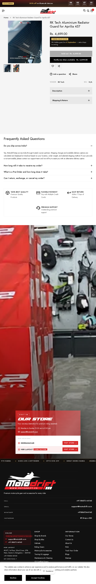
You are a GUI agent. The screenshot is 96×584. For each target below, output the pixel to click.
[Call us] (93, 289)
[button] (53, 66)
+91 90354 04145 (10, 556)
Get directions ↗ (10, 559)
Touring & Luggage (41, 554)
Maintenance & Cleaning (43, 558)
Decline (13, 578)
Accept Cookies (38, 578)
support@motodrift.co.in (29, 431)
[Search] (84, 10)
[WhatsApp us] (93, 294)
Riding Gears (39, 547)
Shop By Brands (40, 536)
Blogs (67, 554)
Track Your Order (71, 550)
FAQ (67, 547)
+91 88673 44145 (13, 542)
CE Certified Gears (41, 561)
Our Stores (69, 536)
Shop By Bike (39, 539)
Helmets (37, 543)
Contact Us (69, 539)
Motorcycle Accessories (43, 550)
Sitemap (68, 558)
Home (6, 17)
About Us (68, 543)
